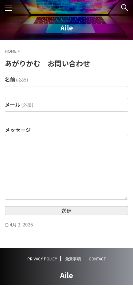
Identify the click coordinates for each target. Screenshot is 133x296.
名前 (16, 79)
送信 (66, 210)
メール (19, 104)
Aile (66, 27)
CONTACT (97, 258)
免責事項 (73, 258)
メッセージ (18, 130)
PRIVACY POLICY (42, 258)
